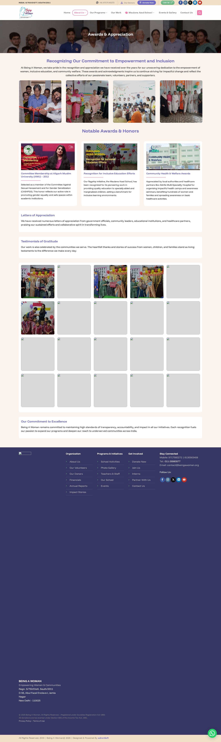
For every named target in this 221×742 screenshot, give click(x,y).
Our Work (116, 12)
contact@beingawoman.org (183, 465)
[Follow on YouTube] (200, 2)
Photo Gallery (108, 467)
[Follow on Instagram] (185, 2)
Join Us (136, 467)
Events (105, 485)
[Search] (199, 12)
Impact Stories (78, 492)
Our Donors (129, 2)
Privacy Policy (25, 721)
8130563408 (191, 457)
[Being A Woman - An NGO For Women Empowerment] (28, 12)
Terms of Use (39, 721)
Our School (107, 479)
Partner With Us (141, 479)
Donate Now (139, 461)
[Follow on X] (190, 2)
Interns (136, 473)
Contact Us (186, 12)
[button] (212, 733)
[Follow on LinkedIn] (195, 2)
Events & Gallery (168, 12)
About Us (79, 12)
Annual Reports (78, 485)
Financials (75, 479)
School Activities (110, 461)
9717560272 (175, 457)
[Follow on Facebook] (180, 2)
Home (67, 12)
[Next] (203, 103)
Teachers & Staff (110, 473)
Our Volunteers (78, 467)
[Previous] (18, 103)
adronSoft (103, 738)
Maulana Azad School (140, 12)
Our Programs (97, 12)
